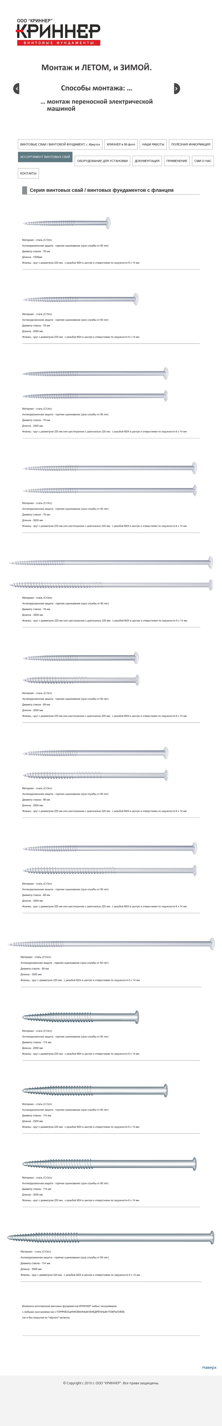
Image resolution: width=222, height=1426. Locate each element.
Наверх (209, 1367)
